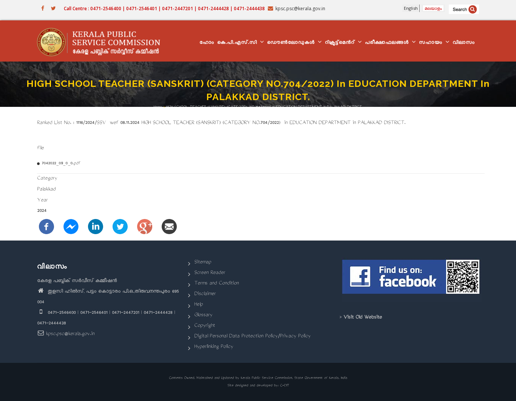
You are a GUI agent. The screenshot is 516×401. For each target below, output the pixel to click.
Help (198, 304)
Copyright (204, 326)
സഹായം (432, 43)
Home (157, 107)
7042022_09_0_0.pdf (61, 163)
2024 (41, 211)
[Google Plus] (144, 227)
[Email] (169, 227)
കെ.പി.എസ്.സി (238, 43)
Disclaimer (205, 294)
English (411, 8)
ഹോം (206, 43)
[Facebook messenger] (71, 227)
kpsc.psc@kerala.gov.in (70, 334)
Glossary (203, 315)
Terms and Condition (216, 283)
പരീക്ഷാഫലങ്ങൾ (388, 43)
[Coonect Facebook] (412, 280)
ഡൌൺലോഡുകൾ (292, 43)
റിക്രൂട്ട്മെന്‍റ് (341, 43)
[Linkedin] (95, 227)
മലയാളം (433, 8)
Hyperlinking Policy (213, 347)
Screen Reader (209, 273)
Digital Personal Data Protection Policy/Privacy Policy (252, 336)
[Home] (102, 41)
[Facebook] (46, 227)
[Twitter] (120, 227)
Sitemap (202, 262)
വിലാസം (464, 43)
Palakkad (46, 189)
